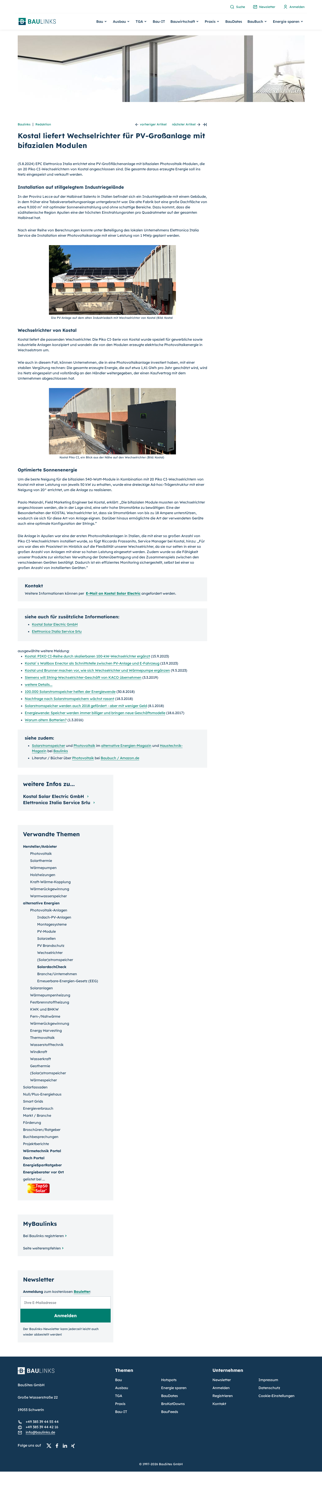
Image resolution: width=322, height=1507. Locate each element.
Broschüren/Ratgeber (41, 1129)
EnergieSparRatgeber (42, 1165)
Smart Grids (33, 1101)
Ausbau (121, 1388)
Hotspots (169, 1380)
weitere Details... (38, 684)
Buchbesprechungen (40, 1136)
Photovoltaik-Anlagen (48, 910)
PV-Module (46, 931)
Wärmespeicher (43, 1080)
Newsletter (221, 1380)
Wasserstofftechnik (47, 1044)
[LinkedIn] (66, 1445)
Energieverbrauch (38, 1108)
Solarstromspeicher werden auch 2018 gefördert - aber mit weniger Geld (86, 706)
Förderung (32, 1122)
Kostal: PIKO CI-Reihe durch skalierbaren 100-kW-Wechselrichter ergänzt (87, 656)
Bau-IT (159, 21)
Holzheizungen (42, 875)
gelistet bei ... (34, 1179)
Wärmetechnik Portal (42, 1151)
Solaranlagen (41, 988)
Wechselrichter (50, 952)
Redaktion (43, 124)
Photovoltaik (84, 745)
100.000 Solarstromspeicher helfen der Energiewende (70, 691)
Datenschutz (269, 1388)
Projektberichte (36, 1144)
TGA (118, 1396)
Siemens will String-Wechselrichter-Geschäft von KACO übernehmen (83, 677)
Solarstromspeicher (48, 745)
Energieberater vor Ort (43, 1172)
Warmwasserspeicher (48, 896)
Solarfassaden (35, 1087)
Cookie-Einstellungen (276, 1396)
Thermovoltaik (42, 1037)
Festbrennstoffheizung (49, 1002)
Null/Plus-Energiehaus (42, 1094)
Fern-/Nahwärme (45, 1016)
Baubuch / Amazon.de (120, 758)
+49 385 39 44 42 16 (42, 1427)
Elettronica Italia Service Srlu (57, 631)
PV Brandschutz (50, 945)
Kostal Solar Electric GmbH (55, 624)
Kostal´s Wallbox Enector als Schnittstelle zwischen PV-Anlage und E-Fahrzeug (92, 663)
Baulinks (24, 124)
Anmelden (221, 1388)
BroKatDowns (173, 1403)
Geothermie (40, 1066)
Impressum (268, 1380)
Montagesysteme (52, 924)
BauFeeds (169, 1411)
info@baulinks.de (40, 1432)
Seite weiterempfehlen (42, 1248)
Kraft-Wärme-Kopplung (50, 882)
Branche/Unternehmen (57, 974)
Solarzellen (46, 938)
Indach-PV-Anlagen (54, 917)
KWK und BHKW (44, 1009)
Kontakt (219, 1403)
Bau (118, 1380)
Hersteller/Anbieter (40, 846)
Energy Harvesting (46, 1030)
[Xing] (74, 1445)
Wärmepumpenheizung (50, 995)
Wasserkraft (40, 1059)
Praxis (120, 1403)
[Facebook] (58, 1445)
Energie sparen (174, 1388)
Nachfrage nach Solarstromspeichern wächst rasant (69, 698)
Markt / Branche (37, 1115)
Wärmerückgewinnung (49, 889)
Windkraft (38, 1052)
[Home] (64, 1373)
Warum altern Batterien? (46, 720)
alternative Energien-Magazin (126, 745)
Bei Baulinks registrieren (43, 1236)
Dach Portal (33, 1158)
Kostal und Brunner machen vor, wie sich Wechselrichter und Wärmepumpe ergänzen (97, 670)
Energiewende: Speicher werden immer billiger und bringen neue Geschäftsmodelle (95, 713)
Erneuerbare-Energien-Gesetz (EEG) (67, 981)
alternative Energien (41, 903)
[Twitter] (50, 1445)
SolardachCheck (51, 967)
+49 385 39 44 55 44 (42, 1421)
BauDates (233, 21)
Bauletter (82, 1291)
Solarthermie (41, 860)
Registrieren (222, 1396)
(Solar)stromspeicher (55, 959)
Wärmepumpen (43, 867)
